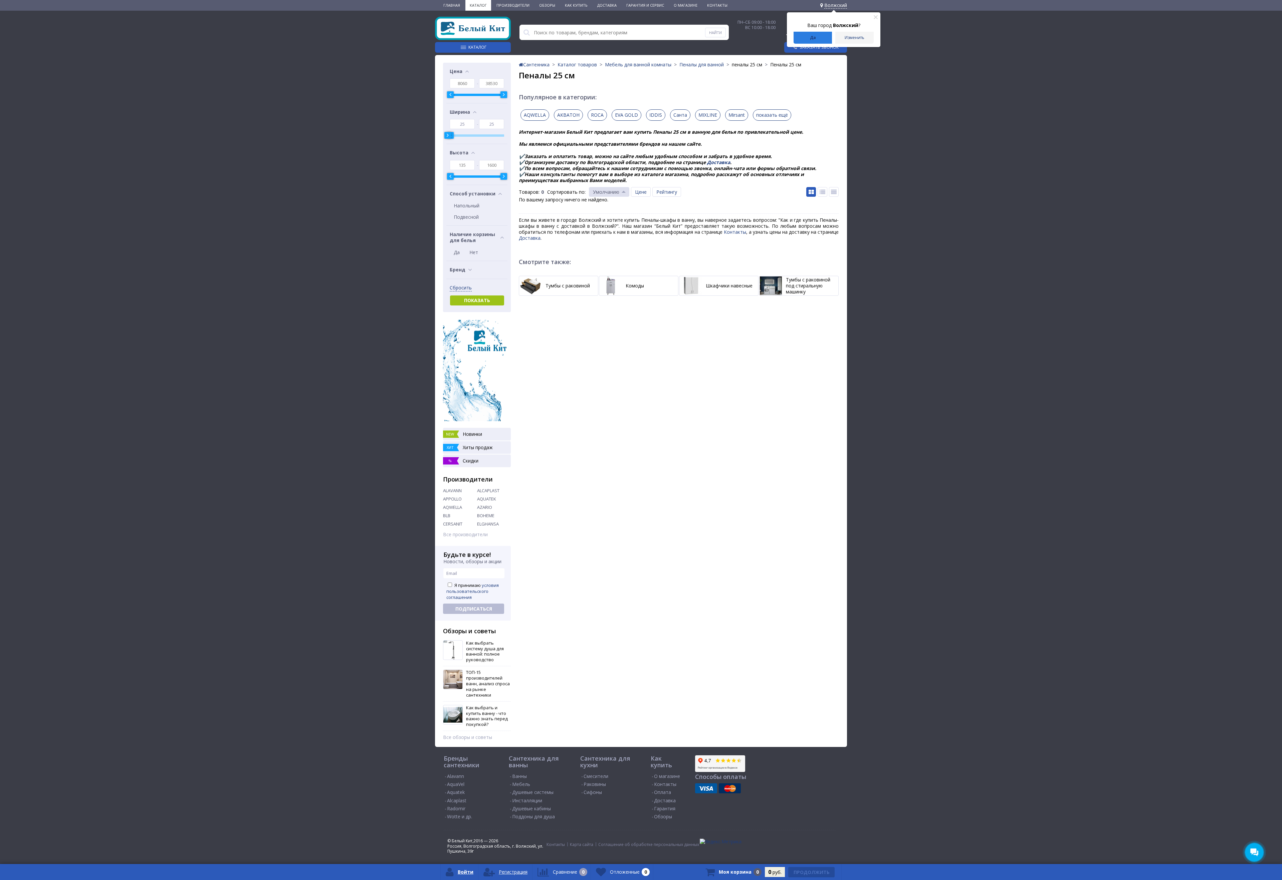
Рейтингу (666, 192)
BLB (446, 516)
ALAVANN (452, 491)
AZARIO (484, 507)
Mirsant (736, 115)
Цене (641, 192)
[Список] (822, 192)
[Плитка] (811, 192)
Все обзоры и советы (467, 737)
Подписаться (473, 609)
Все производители (465, 535)
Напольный (466, 205)
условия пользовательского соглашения (472, 591)
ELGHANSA (488, 524)
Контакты (717, 5)
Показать (477, 300)
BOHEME (485, 516)
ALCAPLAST (488, 491)
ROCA (597, 115)
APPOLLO (452, 499)
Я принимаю (472, 591)
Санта (680, 115)
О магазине (685, 5)
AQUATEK (486, 499)
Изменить (854, 37)
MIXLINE (707, 115)
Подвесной (466, 217)
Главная (451, 5)
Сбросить (461, 288)
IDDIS (655, 115)
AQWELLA (452, 507)
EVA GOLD (626, 115)
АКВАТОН (568, 115)
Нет (473, 252)
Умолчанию (606, 192)
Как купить (576, 5)
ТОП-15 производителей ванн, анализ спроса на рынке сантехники (488, 684)
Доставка (607, 5)
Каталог (478, 5)
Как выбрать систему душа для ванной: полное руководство (485, 651)
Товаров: (529, 192)
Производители (512, 5)
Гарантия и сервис (645, 5)
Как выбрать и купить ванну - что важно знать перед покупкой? (487, 716)
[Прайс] (834, 192)
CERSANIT (452, 524)
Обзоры (547, 5)
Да (813, 37)
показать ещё (772, 115)
